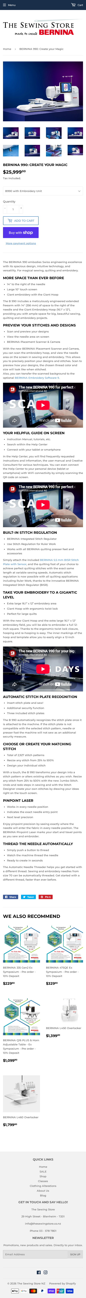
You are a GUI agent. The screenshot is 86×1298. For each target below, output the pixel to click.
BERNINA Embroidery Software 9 (37, 377)
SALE (43, 1171)
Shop (43, 1176)
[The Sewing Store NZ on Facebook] (39, 1273)
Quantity (9, 201)
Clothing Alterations (43, 1185)
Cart (80, 5)
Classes (43, 1181)
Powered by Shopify (62, 1283)
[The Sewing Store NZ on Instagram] (46, 1273)
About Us (43, 1190)
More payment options (21, 243)
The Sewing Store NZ (31, 1283)
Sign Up (75, 1254)
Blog (43, 1195)
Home (7, 48)
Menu (12, 5)
